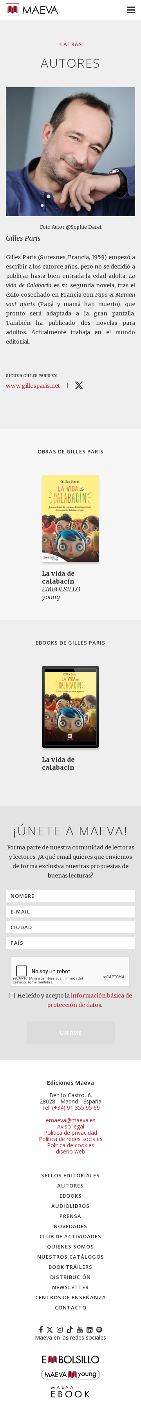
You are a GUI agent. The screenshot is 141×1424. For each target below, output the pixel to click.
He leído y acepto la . (74, 1000)
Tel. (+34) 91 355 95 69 (71, 1108)
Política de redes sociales (71, 1139)
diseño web (70, 1151)
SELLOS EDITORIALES (70, 1175)
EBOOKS (71, 1195)
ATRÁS (72, 44)
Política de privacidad (70, 1132)
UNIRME (70, 1032)
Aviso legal (70, 1126)
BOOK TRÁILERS (70, 1266)
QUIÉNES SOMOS (70, 1246)
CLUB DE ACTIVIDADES (70, 1236)
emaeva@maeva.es (71, 1120)
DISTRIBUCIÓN (70, 1277)
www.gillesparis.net (33, 385)
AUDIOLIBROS (70, 1205)
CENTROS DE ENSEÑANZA (70, 1297)
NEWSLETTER (70, 1287)
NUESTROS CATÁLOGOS (70, 1256)
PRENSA (70, 1216)
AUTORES (70, 1185)
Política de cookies (70, 1145)
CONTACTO (71, 1307)
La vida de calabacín (58, 577)
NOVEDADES (70, 1226)
